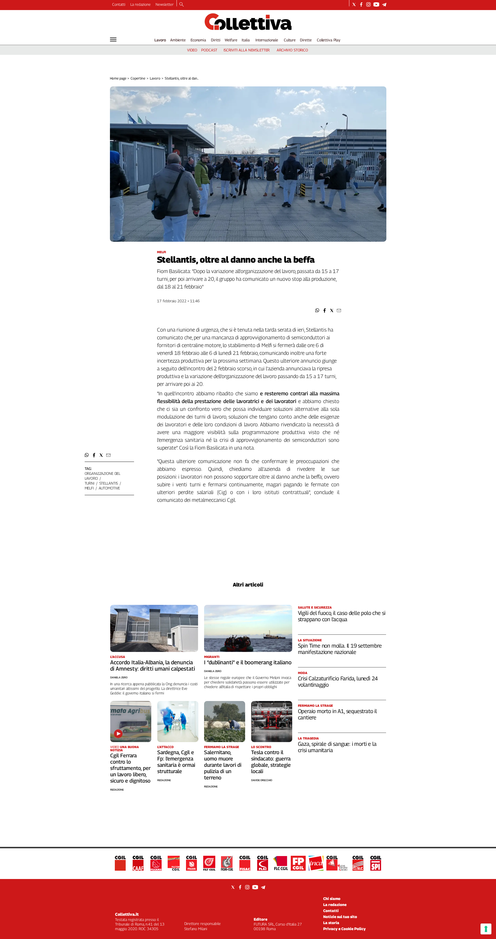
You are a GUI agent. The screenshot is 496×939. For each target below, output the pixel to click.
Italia (245, 40)
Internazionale (266, 40)
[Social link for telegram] (384, 4)
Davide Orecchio (261, 780)
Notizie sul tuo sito (340, 916)
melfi (89, 488)
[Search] (181, 4)
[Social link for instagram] (368, 4)
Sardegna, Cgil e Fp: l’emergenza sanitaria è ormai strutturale (176, 761)
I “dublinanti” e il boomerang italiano (248, 662)
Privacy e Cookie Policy (344, 928)
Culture (290, 40)
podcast (209, 50)
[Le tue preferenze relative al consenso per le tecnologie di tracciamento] (485, 928)
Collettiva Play (328, 40)
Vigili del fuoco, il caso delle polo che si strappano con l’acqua (341, 616)
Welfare (231, 40)
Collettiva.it (127, 914)
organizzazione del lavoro (103, 476)
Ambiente (178, 40)
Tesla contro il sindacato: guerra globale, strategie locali (271, 761)
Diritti (215, 40)
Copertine (138, 78)
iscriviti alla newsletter (247, 50)
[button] (317, 310)
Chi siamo (331, 898)
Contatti (118, 4)
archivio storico (292, 50)
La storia (331, 922)
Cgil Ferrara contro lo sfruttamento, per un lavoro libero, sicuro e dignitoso (130, 768)
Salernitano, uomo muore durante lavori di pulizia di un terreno (222, 765)
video (192, 50)
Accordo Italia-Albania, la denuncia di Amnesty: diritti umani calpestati (152, 665)
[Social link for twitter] (354, 4)
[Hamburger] (113, 39)
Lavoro (160, 40)
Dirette (305, 40)
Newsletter (165, 4)
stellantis (108, 483)
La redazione (140, 4)
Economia (198, 40)
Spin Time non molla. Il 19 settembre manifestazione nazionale (340, 648)
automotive (109, 488)
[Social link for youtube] (376, 4)
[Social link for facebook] (361, 4)
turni (89, 483)
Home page (118, 78)
